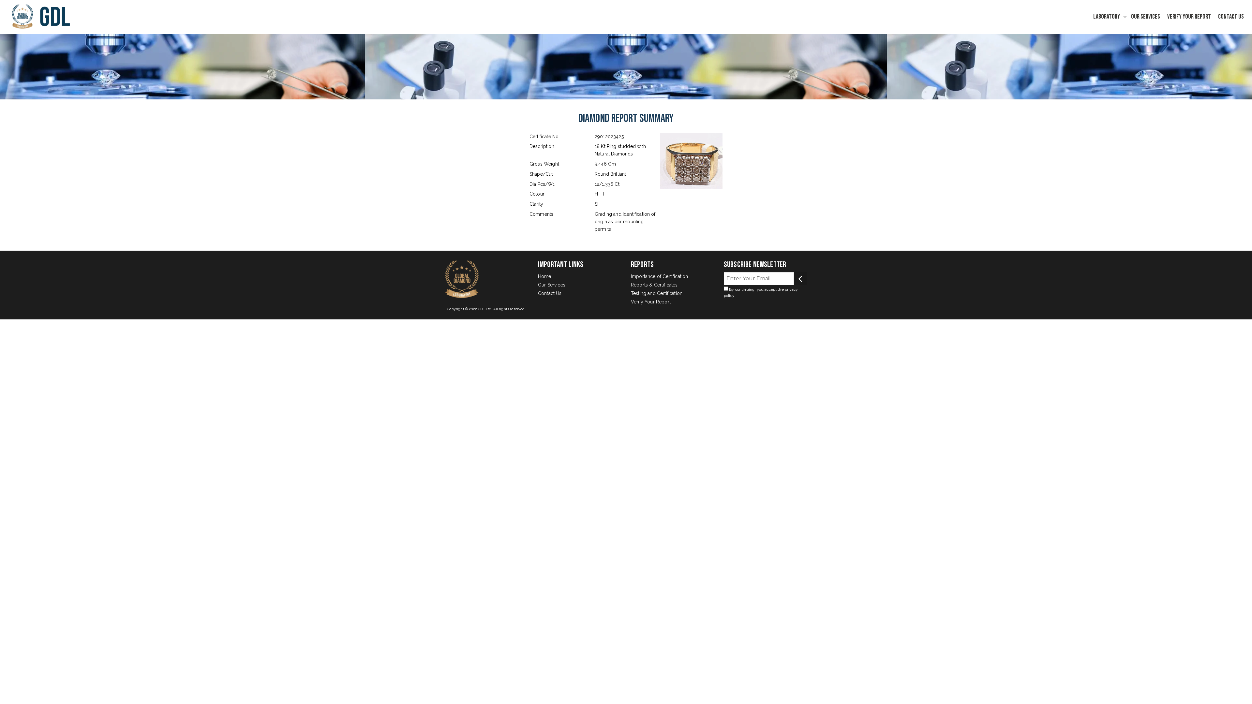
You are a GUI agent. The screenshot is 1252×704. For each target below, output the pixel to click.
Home (544, 276)
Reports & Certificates (654, 284)
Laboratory (1106, 17)
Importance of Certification (659, 276)
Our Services (1145, 17)
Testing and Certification (656, 293)
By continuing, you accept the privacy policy (761, 292)
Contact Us (1231, 17)
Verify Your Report (1189, 17)
